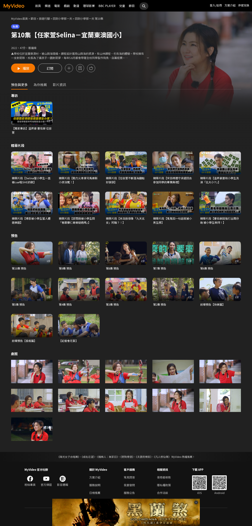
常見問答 (129, 477)
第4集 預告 (65, 304)
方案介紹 (230, 5)
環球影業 (89, 6)
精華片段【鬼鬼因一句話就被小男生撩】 (172, 220)
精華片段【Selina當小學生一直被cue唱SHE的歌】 (31, 180)
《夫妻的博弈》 (143, 457)
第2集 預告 (159, 304)
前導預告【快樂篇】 (212, 304)
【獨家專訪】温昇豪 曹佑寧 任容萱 (32, 130)
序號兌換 (243, 5)
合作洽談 (162, 493)
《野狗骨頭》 (126, 457)
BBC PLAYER (107, 6)
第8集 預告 (112, 268)
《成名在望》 (88, 457)
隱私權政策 (164, 485)
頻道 (48, 6)
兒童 (122, 6)
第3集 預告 (112, 304)
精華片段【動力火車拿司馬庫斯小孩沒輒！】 (78, 180)
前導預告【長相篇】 (24, 341)
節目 (132, 6)
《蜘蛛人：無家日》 (107, 457)
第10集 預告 (19, 268)
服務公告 (129, 493)
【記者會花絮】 (68, 341)
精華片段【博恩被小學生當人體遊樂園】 (31, 220)
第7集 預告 (159, 268)
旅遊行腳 (44, 18)
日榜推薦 (94, 493)
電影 (57, 6)
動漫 (76, 6)
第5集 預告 (18, 304)
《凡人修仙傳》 (162, 457)
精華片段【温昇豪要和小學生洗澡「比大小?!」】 (219, 180)
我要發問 (129, 485)
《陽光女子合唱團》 (68, 457)
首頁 (38, 6)
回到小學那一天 (62, 18)
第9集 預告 (65, 268)
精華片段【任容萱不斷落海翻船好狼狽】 (125, 180)
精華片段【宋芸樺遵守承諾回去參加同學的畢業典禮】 (172, 180)
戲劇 (67, 6)
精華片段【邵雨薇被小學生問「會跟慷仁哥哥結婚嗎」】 (77, 220)
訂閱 (50, 68)
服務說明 (94, 485)
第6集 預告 (206, 268)
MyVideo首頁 (19, 18)
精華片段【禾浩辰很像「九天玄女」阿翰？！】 (125, 220)
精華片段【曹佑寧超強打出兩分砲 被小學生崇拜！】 (219, 220)
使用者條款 (164, 477)
